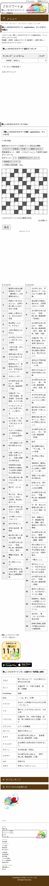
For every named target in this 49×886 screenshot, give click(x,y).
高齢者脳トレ (6, 867)
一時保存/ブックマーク (12, 162)
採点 (6, 227)
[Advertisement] (24, 97)
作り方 (4, 835)
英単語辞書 (5, 854)
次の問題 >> (42, 220)
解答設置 (4, 847)
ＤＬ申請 (4, 845)
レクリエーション (7, 865)
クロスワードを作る (7, 833)
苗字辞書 (4, 856)
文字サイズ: (7, 158)
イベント (4, 839)
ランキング (5, 843)
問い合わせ (5, 849)
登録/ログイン (42, 1)
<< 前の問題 (6, 141)
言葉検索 (4, 841)
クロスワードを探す (7, 831)
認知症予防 (5, 862)
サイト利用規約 (6, 860)
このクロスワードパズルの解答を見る (17, 218)
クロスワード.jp (13, 6)
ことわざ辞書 (6, 858)
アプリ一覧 (5, 837)
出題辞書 (4, 852)
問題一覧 (4, 829)
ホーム (4, 827)
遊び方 (4, 869)
